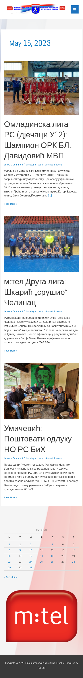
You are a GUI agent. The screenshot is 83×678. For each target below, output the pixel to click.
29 (9, 567)
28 (73, 561)
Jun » (14, 577)
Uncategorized (33, 164)
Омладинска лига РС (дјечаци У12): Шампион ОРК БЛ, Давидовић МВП (37, 140)
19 (52, 556)
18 (41, 556)
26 (52, 561)
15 (9, 556)
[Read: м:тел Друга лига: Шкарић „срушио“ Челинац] (41, 243)
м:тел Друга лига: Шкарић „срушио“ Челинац (36, 292)
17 (30, 556)
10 (30, 550)
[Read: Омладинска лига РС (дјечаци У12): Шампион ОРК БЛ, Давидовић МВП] (41, 87)
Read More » (10, 203)
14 (73, 550)
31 (30, 567)
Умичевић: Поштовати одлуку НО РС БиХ (38, 439)
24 (30, 561)
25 (41, 561)
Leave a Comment (13, 164)
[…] (49, 195)
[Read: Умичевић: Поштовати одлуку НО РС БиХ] (41, 390)
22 (9, 561)
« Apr (7, 577)
